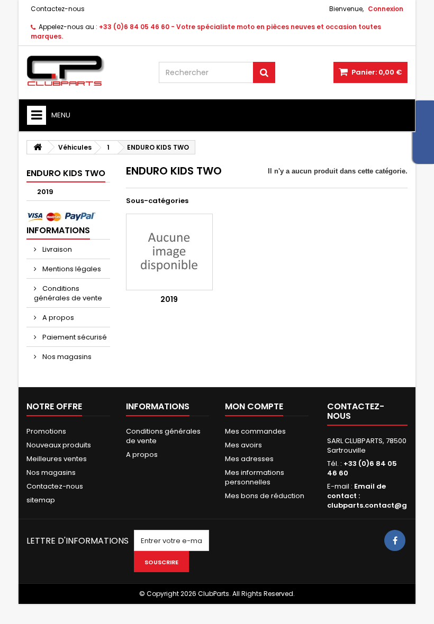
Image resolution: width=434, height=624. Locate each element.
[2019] (169, 252)
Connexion (385, 8)
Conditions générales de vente (68, 293)
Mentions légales (71, 269)
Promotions (46, 431)
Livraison (56, 249)
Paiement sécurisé (74, 337)
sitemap (40, 500)
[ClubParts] (84, 70)
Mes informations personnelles (254, 477)
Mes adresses (249, 459)
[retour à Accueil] (38, 147)
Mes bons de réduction (264, 496)
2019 (45, 192)
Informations (58, 230)
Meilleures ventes (56, 459)
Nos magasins (66, 357)
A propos (57, 318)
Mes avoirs (243, 445)
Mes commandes (255, 431)
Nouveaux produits (58, 445)
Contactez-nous (58, 8)
